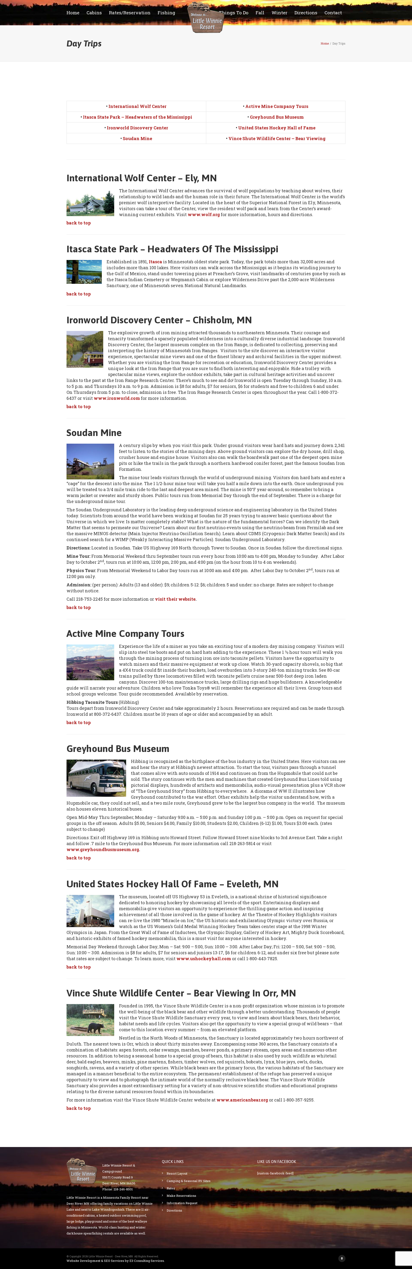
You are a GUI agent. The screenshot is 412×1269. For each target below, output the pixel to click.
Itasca (155, 261)
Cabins (94, 12)
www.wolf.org (204, 214)
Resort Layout (177, 1173)
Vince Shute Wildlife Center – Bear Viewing (276, 138)
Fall (260, 12)
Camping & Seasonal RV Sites (189, 1181)
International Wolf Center (137, 106)
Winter (279, 12)
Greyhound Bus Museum (277, 117)
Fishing (166, 12)
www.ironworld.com (117, 398)
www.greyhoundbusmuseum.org (103, 849)
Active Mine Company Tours (276, 106)
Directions (305, 12)
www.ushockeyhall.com (203, 958)
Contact (333, 12)
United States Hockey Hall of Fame (276, 128)
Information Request (182, 1203)
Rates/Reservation (129, 12)
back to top (79, 223)
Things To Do (233, 12)
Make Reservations (181, 1195)
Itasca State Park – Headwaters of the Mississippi (137, 117)
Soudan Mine (137, 138)
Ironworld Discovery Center (137, 128)
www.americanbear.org (242, 1100)
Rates (171, 1188)
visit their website (175, 599)
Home (73, 12)
